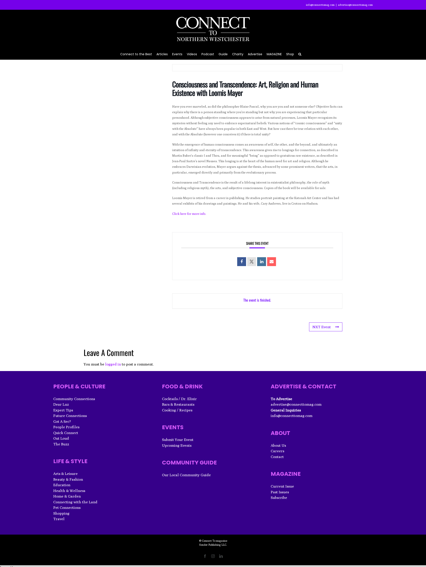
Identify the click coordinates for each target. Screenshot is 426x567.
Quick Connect (65, 433)
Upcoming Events (176, 445)
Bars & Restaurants (178, 404)
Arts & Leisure (65, 473)
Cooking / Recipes (177, 410)
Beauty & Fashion (68, 479)
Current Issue (282, 486)
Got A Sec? (62, 421)
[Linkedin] (261, 261)
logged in (113, 364)
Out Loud (61, 438)
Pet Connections (67, 507)
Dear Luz (61, 404)
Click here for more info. (189, 213)
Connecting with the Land (75, 502)
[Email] (271, 261)
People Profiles (66, 427)
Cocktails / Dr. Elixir (179, 399)
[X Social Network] (251, 261)
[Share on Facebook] (241, 261)
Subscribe (279, 497)
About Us (278, 445)
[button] (299, 53)
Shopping (61, 513)
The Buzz (61, 444)
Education (61, 485)
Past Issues (280, 492)
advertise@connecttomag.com (355, 4)
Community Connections (74, 399)
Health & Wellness (69, 490)
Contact (277, 456)
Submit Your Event (177, 439)
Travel (59, 519)
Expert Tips (63, 410)
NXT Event (321, 327)
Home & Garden (67, 496)
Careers (277, 451)
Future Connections (70, 415)
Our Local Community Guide (186, 475)
